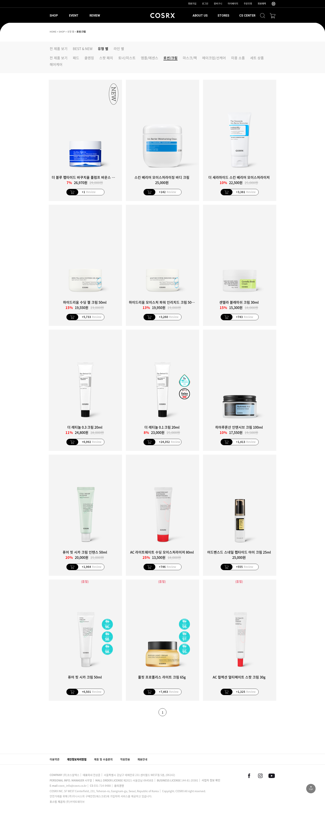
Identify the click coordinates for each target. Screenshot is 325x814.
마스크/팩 (190, 57)
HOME (53, 31)
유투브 (271, 776)
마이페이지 (233, 3)
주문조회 (248, 3)
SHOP (54, 15)
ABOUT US (200, 15)
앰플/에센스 (149, 57)
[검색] (262, 15)
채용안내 (142, 759)
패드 (76, 57)
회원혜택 (262, 3)
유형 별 (70, 31)
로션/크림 (81, 31)
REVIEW (95, 15)
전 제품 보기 (59, 48)
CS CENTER (247, 15)
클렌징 (89, 57)
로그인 (205, 3)
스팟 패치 (106, 57)
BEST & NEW (83, 48)
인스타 (260, 776)
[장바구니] (272, 15)
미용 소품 (238, 57)
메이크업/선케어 (214, 57)
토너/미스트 (127, 57)
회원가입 (192, 3)
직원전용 (125, 759)
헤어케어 (56, 64)
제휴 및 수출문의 (103, 759)
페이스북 (249, 776)
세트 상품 (257, 57)
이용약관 (54, 759)
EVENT (73, 15)
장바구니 (218, 3)
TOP (311, 789)
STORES (223, 15)
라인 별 (119, 48)
